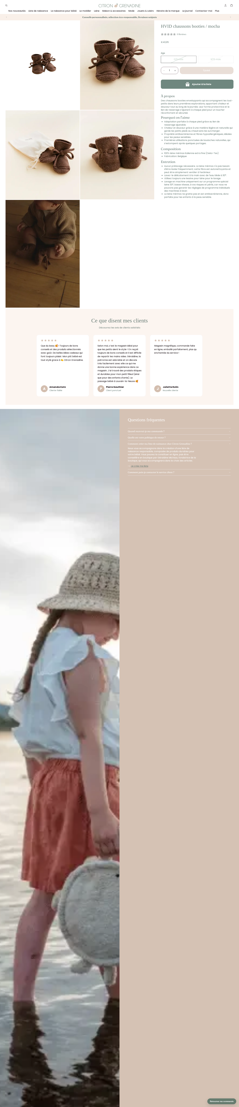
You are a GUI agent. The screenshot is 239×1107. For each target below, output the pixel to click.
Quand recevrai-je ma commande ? (146, 431)
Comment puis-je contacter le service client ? (151, 472)
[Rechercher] (6, 5)
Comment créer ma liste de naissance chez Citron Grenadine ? (160, 443)
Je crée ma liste (139, 466)
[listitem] (217, 11)
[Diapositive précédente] (6, 17)
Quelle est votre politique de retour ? (147, 437)
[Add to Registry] (197, 84)
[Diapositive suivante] (230, 17)
